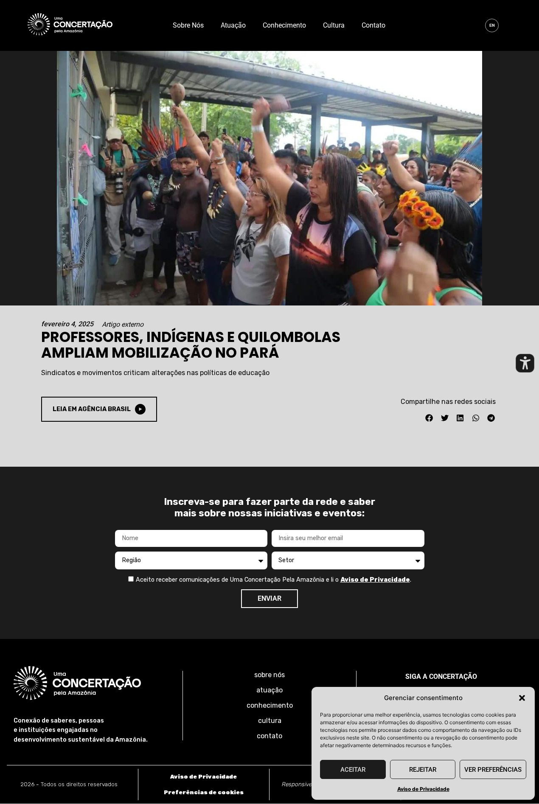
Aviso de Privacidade (423, 789)
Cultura (334, 25)
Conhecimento (284, 25)
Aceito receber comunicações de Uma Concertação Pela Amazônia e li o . (273, 579)
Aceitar (352, 769)
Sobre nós (188, 25)
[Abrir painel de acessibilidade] (525, 363)
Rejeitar (422, 769)
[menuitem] (492, 25)
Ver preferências (493, 769)
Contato (373, 25)
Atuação (233, 25)
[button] (522, 698)
